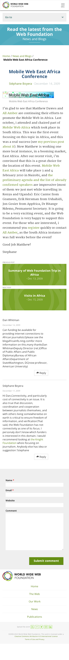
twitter (41, 627)
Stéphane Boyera (20, 83)
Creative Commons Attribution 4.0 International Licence (36, 636)
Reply (42, 373)
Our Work (34, 601)
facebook (37, 627)
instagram (46, 627)
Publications (34, 616)
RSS (32, 627)
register (33, 228)
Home (6, 56)
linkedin (50, 627)
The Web (34, 594)
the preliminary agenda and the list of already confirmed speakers (34, 180)
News (34, 609)
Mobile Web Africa (16, 127)
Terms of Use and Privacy (34, 639)
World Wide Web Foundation (21, 576)
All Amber (10, 113)
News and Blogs (22, 56)
